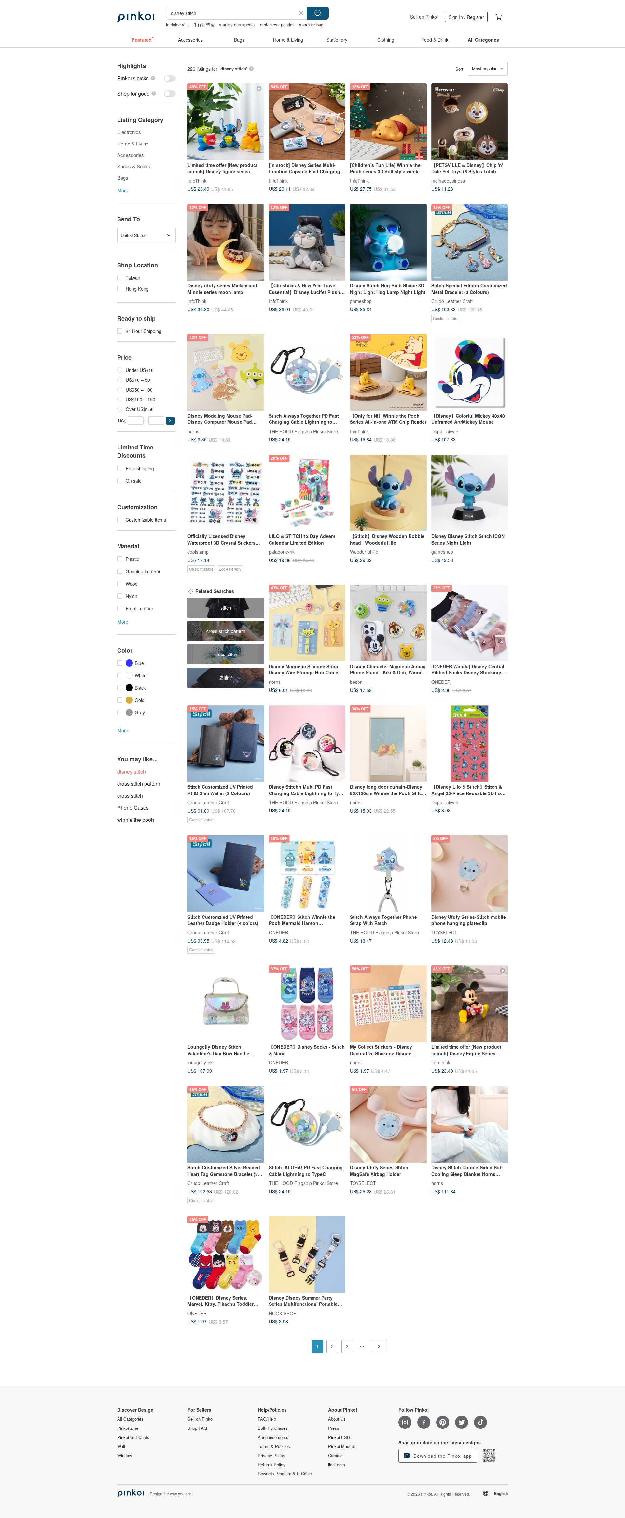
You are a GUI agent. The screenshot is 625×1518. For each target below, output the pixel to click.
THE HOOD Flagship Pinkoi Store (303, 431)
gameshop (361, 301)
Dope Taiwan (444, 431)
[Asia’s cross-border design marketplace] (135, 17)
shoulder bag (311, 24)
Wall (121, 1446)
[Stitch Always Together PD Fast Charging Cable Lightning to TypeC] (307, 372)
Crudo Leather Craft (452, 301)
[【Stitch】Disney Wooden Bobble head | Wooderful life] (388, 493)
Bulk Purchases (273, 1428)
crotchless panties (277, 24)
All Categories (130, 1419)
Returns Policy (271, 1464)
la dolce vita (177, 24)
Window (124, 1455)
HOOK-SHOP (282, 1313)
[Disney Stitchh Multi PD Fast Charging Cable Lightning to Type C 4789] (307, 743)
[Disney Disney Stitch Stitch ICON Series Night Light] (469, 493)
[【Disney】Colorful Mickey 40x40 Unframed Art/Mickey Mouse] (469, 372)
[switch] (146, 78)
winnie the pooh (135, 819)
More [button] (123, 190)
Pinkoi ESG (339, 1437)
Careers (335, 1455)
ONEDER (441, 681)
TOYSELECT (444, 932)
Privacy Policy (271, 1455)
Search (318, 13)
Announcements (273, 1437)
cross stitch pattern (138, 783)
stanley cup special (237, 24)
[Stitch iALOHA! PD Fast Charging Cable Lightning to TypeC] (307, 1124)
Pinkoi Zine (127, 1428)
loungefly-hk (200, 1062)
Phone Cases (133, 807)
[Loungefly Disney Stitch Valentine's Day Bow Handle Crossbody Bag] (226, 1003)
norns (193, 431)
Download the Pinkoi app (442, 1456)
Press (333, 1428)
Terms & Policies (274, 1446)
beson (356, 681)
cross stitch (130, 795)
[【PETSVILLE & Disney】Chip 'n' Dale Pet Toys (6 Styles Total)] (469, 121)
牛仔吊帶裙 (204, 24)
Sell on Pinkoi (424, 16)
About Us (337, 1419)
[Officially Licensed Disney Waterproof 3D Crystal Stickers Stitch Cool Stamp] (226, 493)
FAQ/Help (267, 1419)
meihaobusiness (448, 180)
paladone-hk (282, 551)
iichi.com (336, 1464)
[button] (170, 421)
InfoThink (197, 180)
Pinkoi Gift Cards (133, 1437)
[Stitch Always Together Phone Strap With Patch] (388, 873)
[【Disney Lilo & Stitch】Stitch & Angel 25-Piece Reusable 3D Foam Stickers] (469, 743)
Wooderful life (364, 551)
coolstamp (198, 551)
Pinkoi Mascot (341, 1446)
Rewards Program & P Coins (285, 1473)
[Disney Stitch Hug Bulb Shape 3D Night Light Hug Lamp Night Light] (388, 242)
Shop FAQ (197, 1428)
